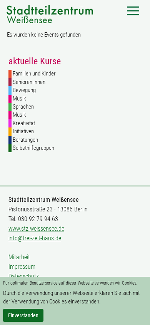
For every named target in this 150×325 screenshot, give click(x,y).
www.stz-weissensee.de (36, 228)
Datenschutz (23, 276)
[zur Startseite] (49, 13)
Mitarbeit (19, 257)
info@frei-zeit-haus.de (34, 238)
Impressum (21, 266)
